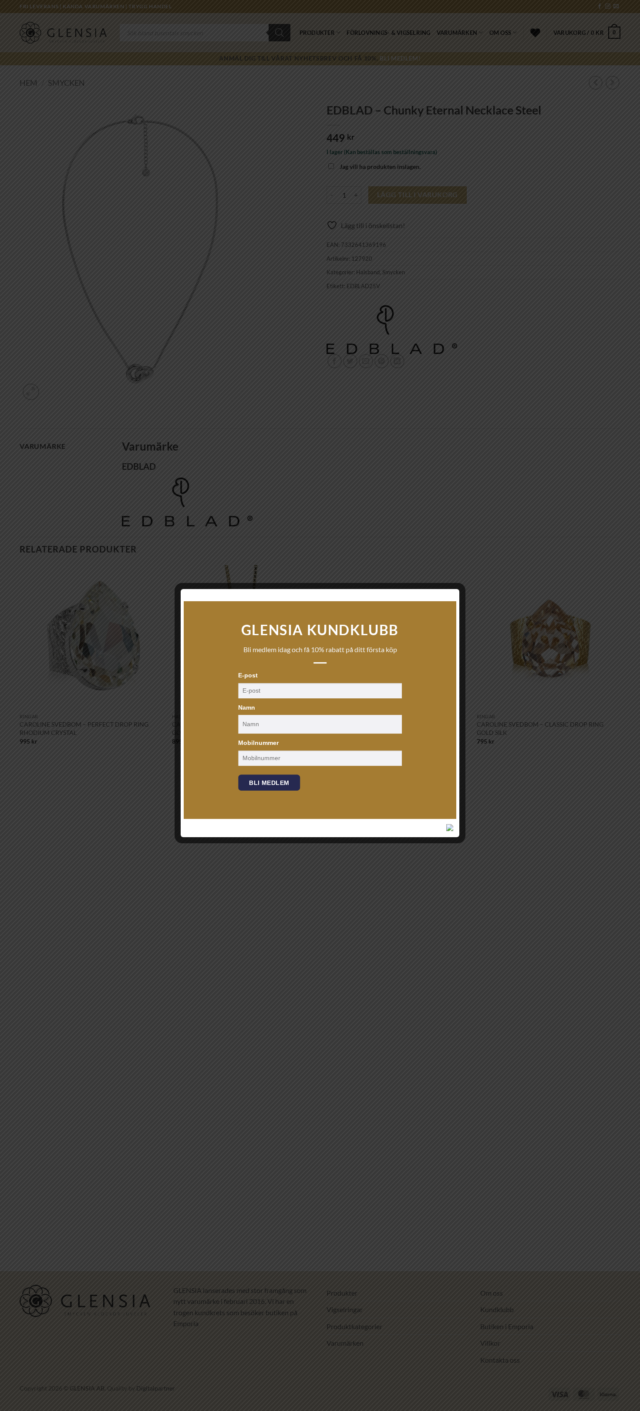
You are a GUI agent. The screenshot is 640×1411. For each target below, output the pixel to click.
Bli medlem (269, 782)
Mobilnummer (258, 742)
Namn (246, 707)
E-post (248, 675)
